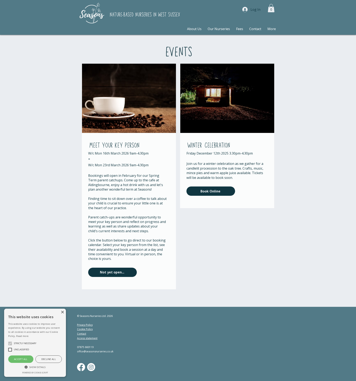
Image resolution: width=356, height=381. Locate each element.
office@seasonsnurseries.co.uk (95, 351)
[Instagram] (91, 367)
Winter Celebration (208, 146)
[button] (271, 8)
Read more (22, 336)
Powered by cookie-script (35, 372)
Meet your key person (113, 146)
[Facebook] (81, 367)
